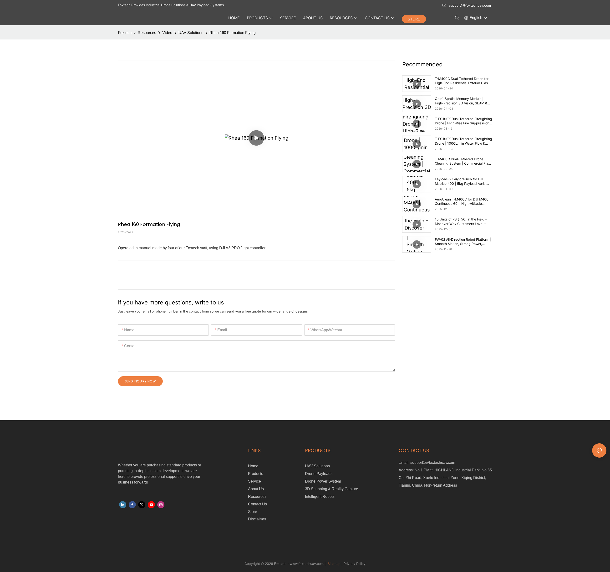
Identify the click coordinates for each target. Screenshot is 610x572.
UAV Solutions (190, 33)
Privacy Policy (355, 564)
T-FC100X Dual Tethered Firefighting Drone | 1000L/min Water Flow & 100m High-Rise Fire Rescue (463, 141)
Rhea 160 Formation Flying (232, 33)
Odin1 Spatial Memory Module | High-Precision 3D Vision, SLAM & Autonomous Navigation (461, 101)
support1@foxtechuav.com (470, 5)
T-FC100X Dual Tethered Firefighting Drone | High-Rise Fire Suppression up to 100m (463, 121)
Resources (147, 33)
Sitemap (334, 564)
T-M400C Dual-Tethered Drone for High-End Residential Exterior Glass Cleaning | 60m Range (462, 81)
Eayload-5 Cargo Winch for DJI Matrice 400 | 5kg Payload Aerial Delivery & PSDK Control (460, 181)
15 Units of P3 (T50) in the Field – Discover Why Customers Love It (461, 221)
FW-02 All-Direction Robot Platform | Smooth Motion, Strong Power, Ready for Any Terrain (463, 241)
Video (167, 33)
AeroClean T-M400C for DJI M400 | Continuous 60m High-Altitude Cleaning (463, 201)
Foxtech (125, 33)
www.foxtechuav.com (307, 564)
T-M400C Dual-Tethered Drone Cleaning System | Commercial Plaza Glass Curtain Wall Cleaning (463, 161)
